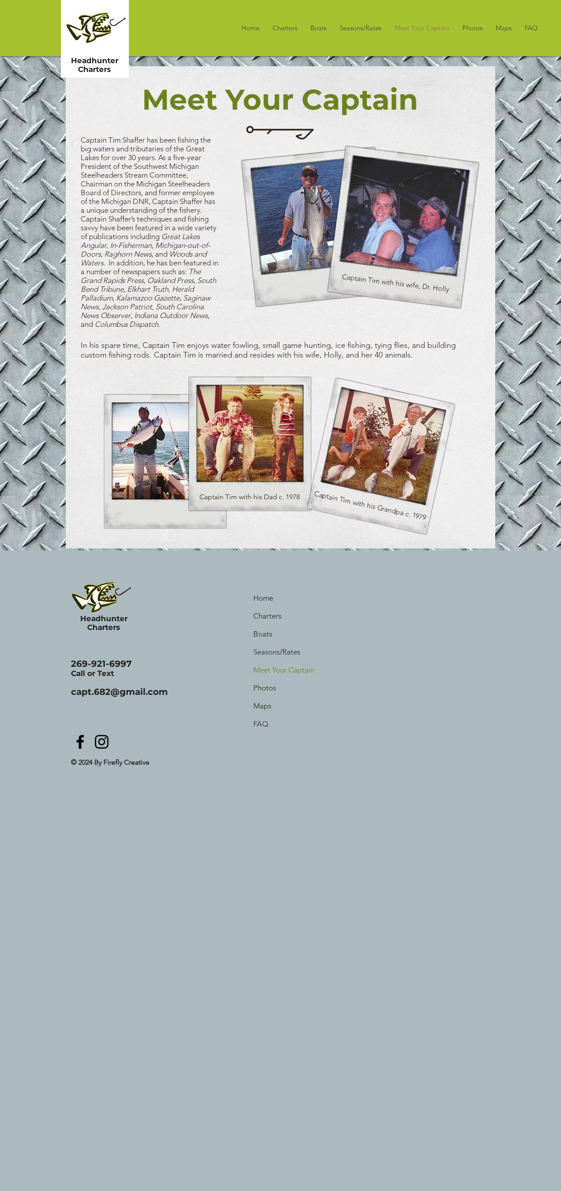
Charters (267, 616)
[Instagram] (101, 742)
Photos (264, 687)
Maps (262, 705)
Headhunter (94, 60)
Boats (262, 633)
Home (263, 598)
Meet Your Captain (283, 669)
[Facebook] (80, 742)
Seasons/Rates (276, 651)
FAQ (260, 723)
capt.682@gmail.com (119, 692)
